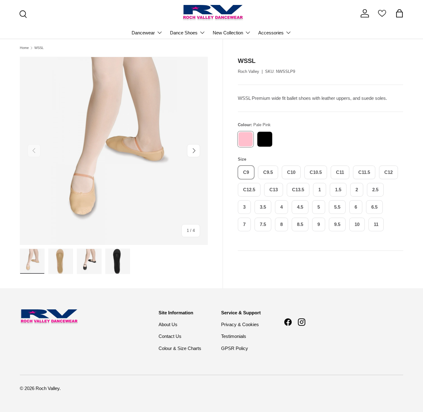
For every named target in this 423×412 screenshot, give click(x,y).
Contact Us (170, 336)
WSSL (39, 48)
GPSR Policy (234, 348)
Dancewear (143, 32)
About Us (168, 324)
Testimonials (233, 336)
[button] (399, 13)
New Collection (228, 32)
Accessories (271, 32)
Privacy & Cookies (240, 324)
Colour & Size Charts (180, 348)
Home (24, 48)
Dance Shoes (184, 32)
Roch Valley (248, 71)
